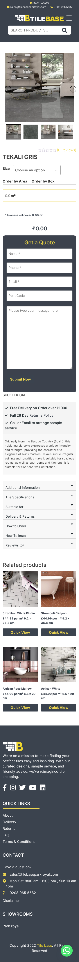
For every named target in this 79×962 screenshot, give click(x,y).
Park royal (11, 926)
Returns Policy (41, 415)
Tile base (44, 945)
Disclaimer (11, 900)
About (8, 815)
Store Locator (40, 3)
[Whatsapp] (67, 951)
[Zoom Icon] (39, 87)
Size (6, 168)
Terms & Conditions (19, 841)
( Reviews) (66, 150)
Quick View (20, 632)
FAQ (6, 835)
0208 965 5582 (62, 7)
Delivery (9, 822)
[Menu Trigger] (69, 18)
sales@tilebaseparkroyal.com (28, 7)
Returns (9, 828)
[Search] (64, 30)
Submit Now (20, 379)
